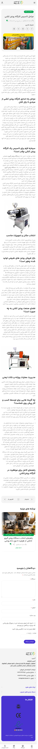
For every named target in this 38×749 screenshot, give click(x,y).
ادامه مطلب (18, 548)
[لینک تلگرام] (14, 29)
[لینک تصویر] (30, 654)
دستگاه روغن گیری (14, 156)
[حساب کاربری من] (2, 2)
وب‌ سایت (32, 615)
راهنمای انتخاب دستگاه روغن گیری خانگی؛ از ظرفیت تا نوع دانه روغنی (18, 539)
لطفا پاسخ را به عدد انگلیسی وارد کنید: (23, 629)
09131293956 (21, 672)
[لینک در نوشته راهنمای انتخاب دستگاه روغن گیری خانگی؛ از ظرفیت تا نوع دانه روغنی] (18, 523)
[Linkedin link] (18, 29)
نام (33, 600)
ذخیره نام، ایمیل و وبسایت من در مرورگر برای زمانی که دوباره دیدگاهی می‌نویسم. (19, 624)
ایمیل (33, 608)
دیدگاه (32, 579)
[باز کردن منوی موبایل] (34, 2)
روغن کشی (21, 83)
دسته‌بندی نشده (29, 12)
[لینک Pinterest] (23, 29)
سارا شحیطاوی (27, 21)
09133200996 (21, 676)
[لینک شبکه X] (27, 29)
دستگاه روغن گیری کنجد (18, 70)
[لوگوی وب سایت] (18, 3)
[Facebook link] (32, 29)
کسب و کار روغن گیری (26, 535)
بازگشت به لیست (18, 499)
